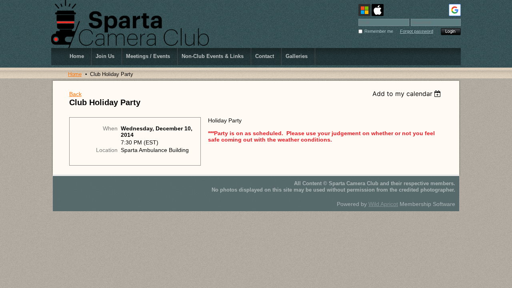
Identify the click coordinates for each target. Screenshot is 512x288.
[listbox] (407, 93)
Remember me (378, 31)
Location (107, 150)
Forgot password (416, 31)
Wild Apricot (383, 204)
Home (75, 74)
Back (75, 94)
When (110, 128)
